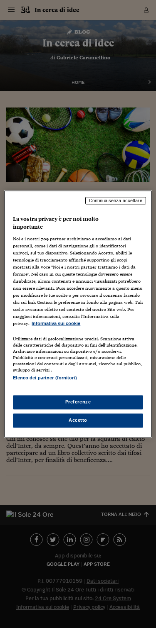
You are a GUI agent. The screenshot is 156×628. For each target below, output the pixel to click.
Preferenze (78, 401)
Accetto (78, 420)
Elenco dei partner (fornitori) (45, 377)
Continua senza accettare (115, 200)
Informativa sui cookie (56, 323)
